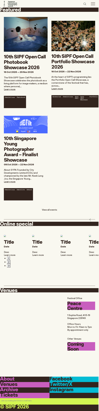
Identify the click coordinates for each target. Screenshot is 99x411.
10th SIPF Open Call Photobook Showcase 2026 (25, 61)
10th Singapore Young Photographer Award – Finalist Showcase (21, 149)
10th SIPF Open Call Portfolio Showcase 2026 (73, 61)
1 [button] (8, 258)
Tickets (9, 395)
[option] (16, 245)
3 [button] (8, 265)
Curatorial (56, 96)
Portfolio (93, 96)
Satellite (21, 189)
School (29, 189)
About (7, 379)
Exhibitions (10, 97)
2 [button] (8, 261)
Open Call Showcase (84, 98)
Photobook (21, 97)
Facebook (61, 379)
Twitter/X (61, 384)
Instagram (61, 389)
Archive (9, 389)
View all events (49, 209)
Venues (9, 384)
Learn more (9, 89)
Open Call (77, 97)
